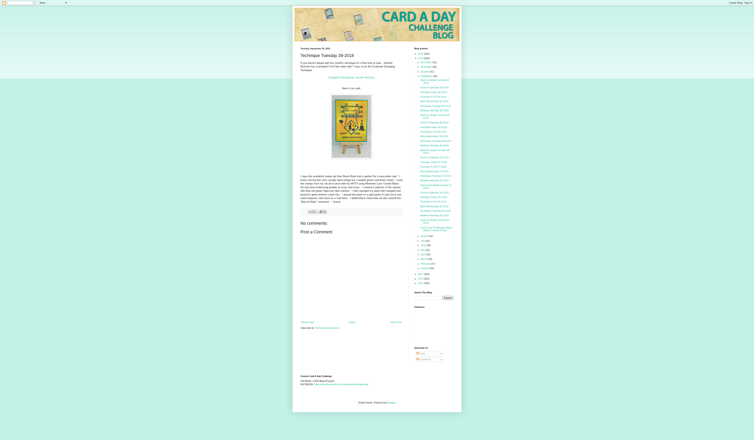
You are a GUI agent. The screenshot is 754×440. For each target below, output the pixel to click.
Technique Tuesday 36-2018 (435, 211)
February (426, 263)
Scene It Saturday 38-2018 (434, 122)
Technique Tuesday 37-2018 (435, 176)
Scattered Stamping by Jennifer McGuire (351, 77)
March (424, 259)
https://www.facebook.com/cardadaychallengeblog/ (341, 384)
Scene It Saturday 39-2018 (434, 87)
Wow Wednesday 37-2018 (434, 171)
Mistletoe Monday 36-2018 (434, 215)
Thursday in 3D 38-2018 (433, 131)
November (426, 67)
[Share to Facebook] (321, 212)
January (425, 268)
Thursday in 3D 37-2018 (433, 166)
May (423, 250)
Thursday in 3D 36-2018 (433, 201)
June (423, 245)
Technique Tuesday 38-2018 (435, 141)
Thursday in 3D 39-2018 (433, 96)
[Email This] (310, 212)
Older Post (396, 322)
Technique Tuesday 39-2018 (435, 106)
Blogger (391, 402)
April (423, 254)
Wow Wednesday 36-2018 (434, 206)
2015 (421, 283)
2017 (421, 274)
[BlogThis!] (314, 212)
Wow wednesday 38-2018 (434, 136)
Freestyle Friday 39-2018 (433, 92)
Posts (422, 353)
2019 (421, 53)
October (425, 71)
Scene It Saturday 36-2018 (434, 192)
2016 (421, 278)
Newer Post (307, 322)
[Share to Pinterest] (325, 212)
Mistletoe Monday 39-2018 (434, 110)
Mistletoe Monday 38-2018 (434, 145)
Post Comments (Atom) (327, 328)
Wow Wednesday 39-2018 (434, 101)
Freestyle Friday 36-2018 (433, 197)
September (427, 76)
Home (352, 322)
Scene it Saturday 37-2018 (434, 157)
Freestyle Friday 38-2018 (433, 127)
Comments (425, 359)
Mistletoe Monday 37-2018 (434, 180)
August (425, 236)
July (423, 240)
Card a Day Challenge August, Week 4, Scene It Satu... (436, 229)
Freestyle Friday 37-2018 (433, 162)
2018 (421, 58)
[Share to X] (317, 212)
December (426, 62)
